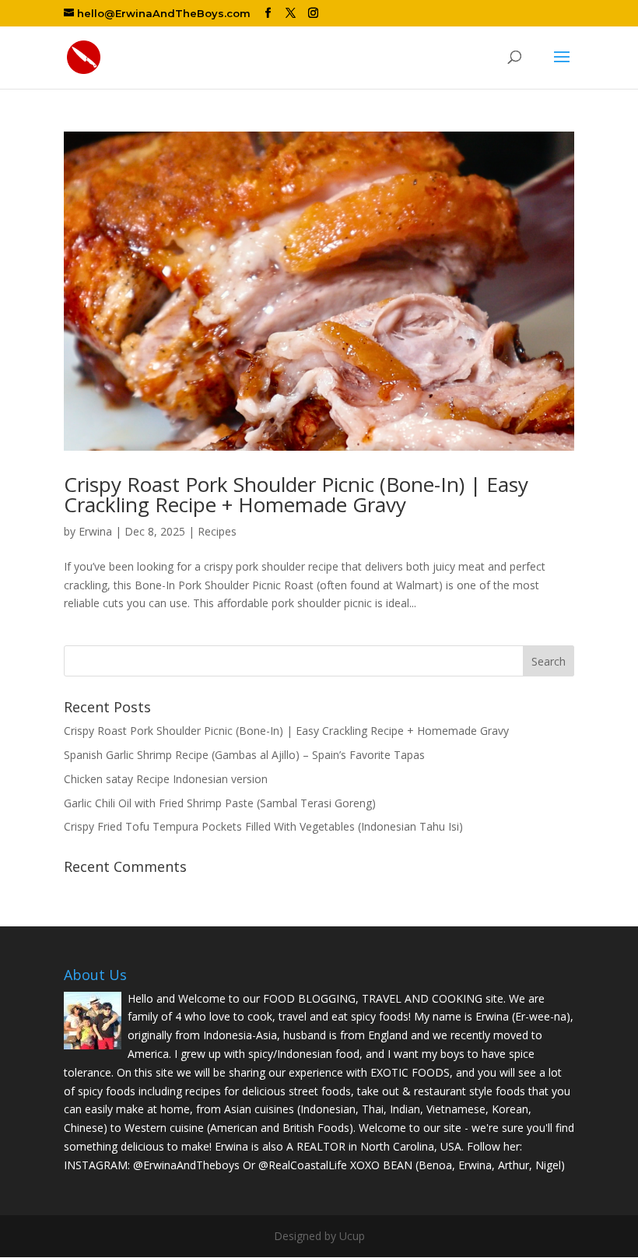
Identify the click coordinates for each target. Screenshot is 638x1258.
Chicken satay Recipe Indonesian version (166, 778)
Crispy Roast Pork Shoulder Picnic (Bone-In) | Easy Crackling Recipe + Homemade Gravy (296, 494)
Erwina (95, 531)
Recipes (217, 531)
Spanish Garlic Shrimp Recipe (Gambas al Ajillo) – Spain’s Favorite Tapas (244, 754)
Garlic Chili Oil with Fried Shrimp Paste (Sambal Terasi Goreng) (220, 803)
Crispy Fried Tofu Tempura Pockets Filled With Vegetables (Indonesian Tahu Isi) (263, 826)
